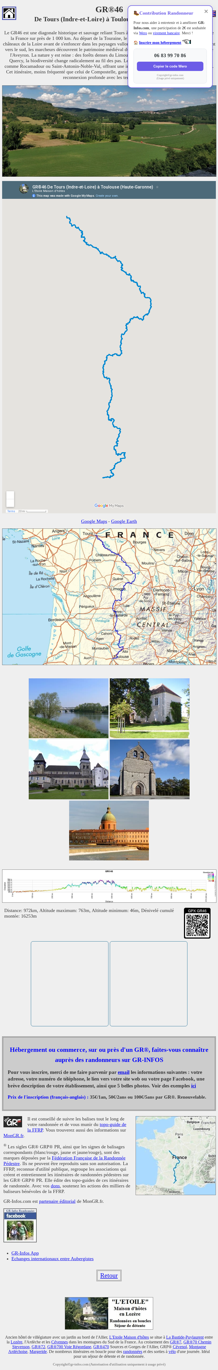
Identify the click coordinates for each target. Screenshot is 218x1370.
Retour (109, 1275)
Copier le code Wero (170, 66)
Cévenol (180, 1346)
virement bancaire (166, 33)
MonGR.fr (13, 1135)
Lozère (16, 1342)
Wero (143, 33)
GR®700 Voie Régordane (69, 1346)
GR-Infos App (25, 1253)
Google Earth (124, 521)
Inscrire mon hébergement (160, 43)
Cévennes (59, 1342)
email (123, 1072)
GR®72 (38, 1346)
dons (55, 1185)
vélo (172, 1351)
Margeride (38, 1351)
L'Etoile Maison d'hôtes (129, 1337)
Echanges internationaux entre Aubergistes (52, 1258)
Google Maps (94, 521)
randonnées (132, 1351)
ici (193, 1086)
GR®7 (175, 1342)
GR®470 (101, 1346)
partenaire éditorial (57, 1201)
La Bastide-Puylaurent (185, 1337)
